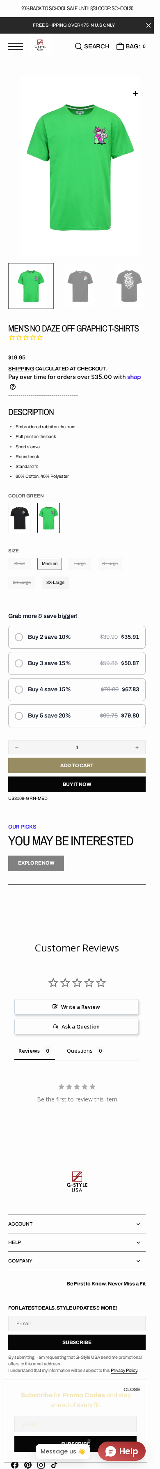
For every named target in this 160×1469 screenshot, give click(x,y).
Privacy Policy (124, 1361)
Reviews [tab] (29, 1041)
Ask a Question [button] (81, 1017)
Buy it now (77, 775)
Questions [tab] (80, 1041)
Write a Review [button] (80, 997)
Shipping (21, 360)
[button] (17, 46)
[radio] (77, 628)
